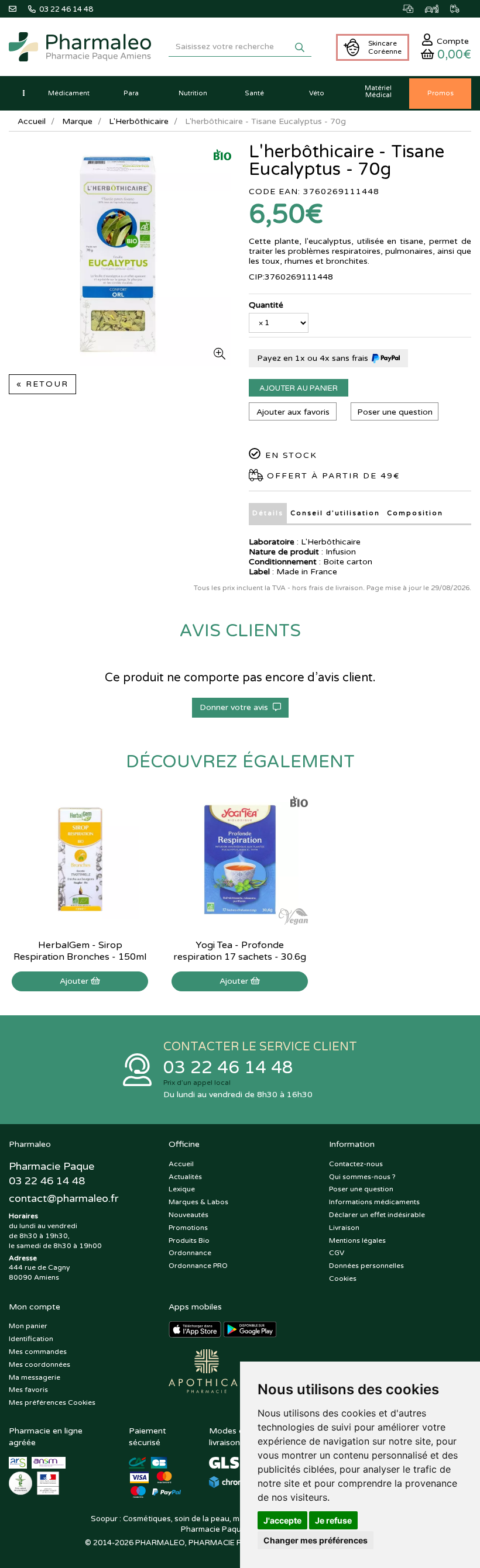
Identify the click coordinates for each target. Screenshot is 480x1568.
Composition (415, 513)
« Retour (42, 384)
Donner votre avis (236, 707)
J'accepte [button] (282, 1520)
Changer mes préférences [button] (315, 1540)
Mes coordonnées (39, 1364)
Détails (267, 513)
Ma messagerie (34, 1377)
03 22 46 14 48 (228, 1067)
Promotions (188, 1228)
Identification (31, 1339)
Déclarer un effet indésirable (377, 1215)
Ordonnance (190, 1253)
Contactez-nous (356, 1164)
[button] (23, 93)
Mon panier (28, 1326)
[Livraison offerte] (460, 9)
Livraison (344, 1228)
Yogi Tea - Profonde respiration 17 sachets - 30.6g (239, 951)
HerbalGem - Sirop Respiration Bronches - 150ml (79, 951)
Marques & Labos (198, 1202)
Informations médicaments (374, 1202)
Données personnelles (366, 1266)
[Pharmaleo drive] (437, 9)
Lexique (182, 1189)
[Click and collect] (414, 9)
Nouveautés (188, 1215)
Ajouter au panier (298, 388)
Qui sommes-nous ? (362, 1177)
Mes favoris (28, 1390)
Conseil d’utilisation (335, 513)
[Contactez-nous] (18, 9)
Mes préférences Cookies (52, 1402)
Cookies (342, 1278)
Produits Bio (189, 1240)
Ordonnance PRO (198, 1266)
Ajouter (75, 981)
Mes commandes (38, 1352)
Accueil (32, 121)
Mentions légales (357, 1240)
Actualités (185, 1177)
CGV (336, 1253)
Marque (77, 121)
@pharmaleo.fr (63, 1198)
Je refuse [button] (333, 1520)
